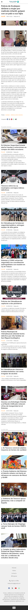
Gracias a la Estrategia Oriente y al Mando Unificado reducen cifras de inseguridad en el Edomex (13, 405)
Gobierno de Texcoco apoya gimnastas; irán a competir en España (13, 501)
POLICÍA (3, 16)
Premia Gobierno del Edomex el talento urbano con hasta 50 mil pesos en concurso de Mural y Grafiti (14, 474)
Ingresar (14, 576)
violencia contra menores (17, 115)
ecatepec (7, 115)
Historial (14, 567)
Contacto (14, 573)
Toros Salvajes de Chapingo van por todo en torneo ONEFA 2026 (13, 526)
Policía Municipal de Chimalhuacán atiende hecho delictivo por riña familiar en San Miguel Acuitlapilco (13, 335)
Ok (14, 608)
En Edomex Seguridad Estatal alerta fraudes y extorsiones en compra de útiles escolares (13, 147)
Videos (14, 570)
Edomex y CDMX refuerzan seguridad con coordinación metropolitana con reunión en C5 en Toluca (13, 263)
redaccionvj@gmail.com (14, 583)
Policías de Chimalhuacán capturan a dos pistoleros (11, 302)
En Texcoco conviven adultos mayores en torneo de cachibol (13, 449)
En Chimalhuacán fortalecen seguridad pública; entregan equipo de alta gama (12, 225)
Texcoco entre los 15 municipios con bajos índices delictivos (12, 188)
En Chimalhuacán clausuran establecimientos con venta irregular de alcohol (12, 371)
